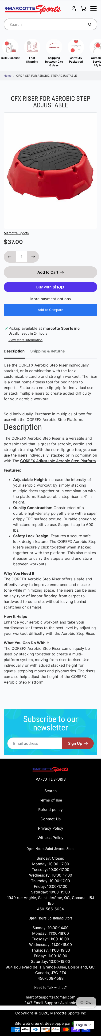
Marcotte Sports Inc (68, 1013)
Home (8, 75)
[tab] (17, 352)
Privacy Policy (50, 828)
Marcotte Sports (16, 233)
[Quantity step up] (33, 257)
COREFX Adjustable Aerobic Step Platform (58, 460)
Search (50, 790)
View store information (25, 340)
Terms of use (50, 800)
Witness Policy (50, 837)
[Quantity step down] (10, 257)
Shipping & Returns (47, 351)
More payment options (50, 298)
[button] (84, 1025)
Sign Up (75, 743)
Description (14, 351)
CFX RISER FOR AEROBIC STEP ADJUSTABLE (46, 75)
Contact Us (50, 819)
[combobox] (43, 24)
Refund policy (50, 809)
